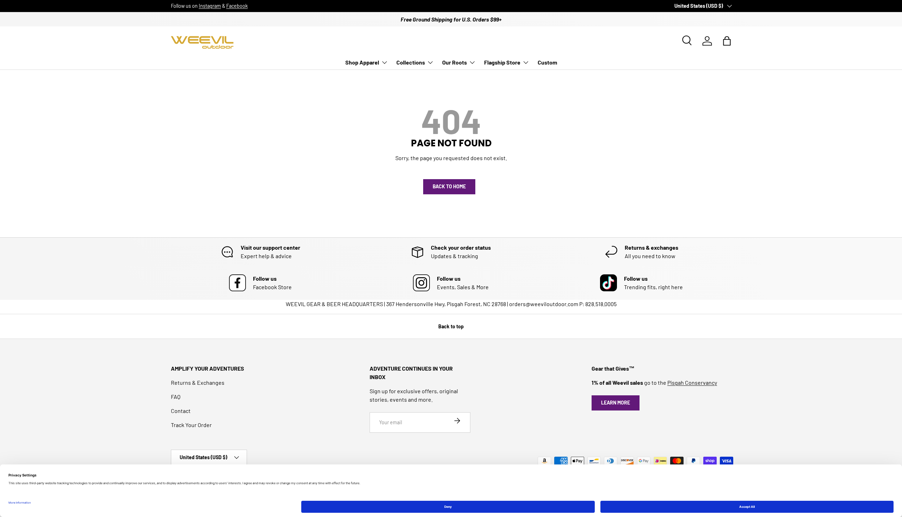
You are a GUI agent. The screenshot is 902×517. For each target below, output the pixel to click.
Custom (547, 62)
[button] (727, 41)
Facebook (237, 6)
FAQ (175, 396)
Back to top (451, 326)
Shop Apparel (362, 62)
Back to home (449, 186)
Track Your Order (191, 424)
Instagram (210, 6)
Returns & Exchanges (197, 382)
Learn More (615, 403)
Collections (410, 62)
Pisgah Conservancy (692, 382)
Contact (181, 410)
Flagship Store (502, 62)
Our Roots (454, 62)
